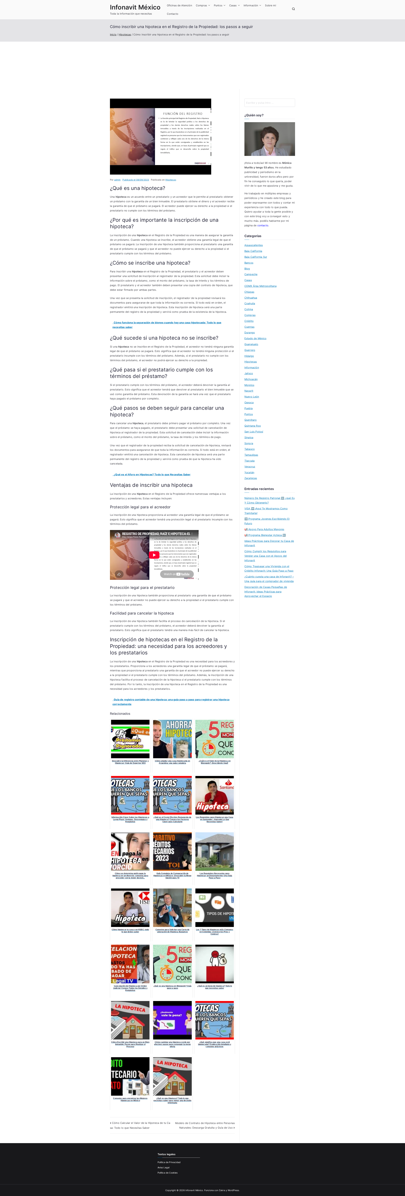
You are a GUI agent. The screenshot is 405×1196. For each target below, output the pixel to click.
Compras (201, 5)
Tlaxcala (249, 460)
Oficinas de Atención (179, 5)
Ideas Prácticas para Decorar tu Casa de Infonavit (269, 543)
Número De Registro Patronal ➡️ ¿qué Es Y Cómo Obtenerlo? (269, 500)
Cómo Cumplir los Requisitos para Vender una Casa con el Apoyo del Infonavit (265, 556)
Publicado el (135, 179)
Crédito (249, 321)
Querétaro (250, 419)
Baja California (253, 251)
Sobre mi (270, 5)
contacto (262, 225)
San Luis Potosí (253, 431)
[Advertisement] (202, 65)
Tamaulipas (251, 454)
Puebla (248, 408)
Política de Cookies (168, 1172)
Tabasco (249, 449)
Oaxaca (249, 402)
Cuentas (249, 326)
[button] (208, 5)
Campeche (250, 274)
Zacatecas (250, 478)
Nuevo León (251, 396)
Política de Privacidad (169, 1162)
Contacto (172, 13)
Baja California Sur (255, 256)
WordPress (233, 1190)
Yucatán (249, 472)
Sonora (248, 443)
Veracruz (249, 466)
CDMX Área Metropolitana (260, 286)
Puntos (218, 5)
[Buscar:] (270, 103)
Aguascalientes (253, 245)
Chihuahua (250, 297)
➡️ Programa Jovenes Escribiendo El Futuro (267, 521)
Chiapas (249, 291)
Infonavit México (135, 7)
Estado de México (255, 338)
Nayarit (248, 390)
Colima (248, 309)
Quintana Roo (252, 425)
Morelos (249, 385)
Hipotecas (170, 179)
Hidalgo (249, 356)
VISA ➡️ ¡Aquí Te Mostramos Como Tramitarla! (266, 511)
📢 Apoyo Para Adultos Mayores (264, 529)
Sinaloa (248, 437)
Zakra (222, 1190)
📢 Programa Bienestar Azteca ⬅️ (265, 535)
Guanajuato (251, 344)
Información (251, 5)
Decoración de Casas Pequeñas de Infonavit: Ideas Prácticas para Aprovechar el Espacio (265, 591)
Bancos (248, 262)
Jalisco (248, 373)
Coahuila (249, 303)
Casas (233, 5)
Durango (249, 332)
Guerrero (249, 350)
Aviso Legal (164, 1167)
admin (117, 179)
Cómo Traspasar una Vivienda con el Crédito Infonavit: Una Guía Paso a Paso (268, 568)
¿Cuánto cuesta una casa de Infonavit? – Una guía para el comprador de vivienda (269, 579)
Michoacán (251, 379)
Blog (247, 268)
